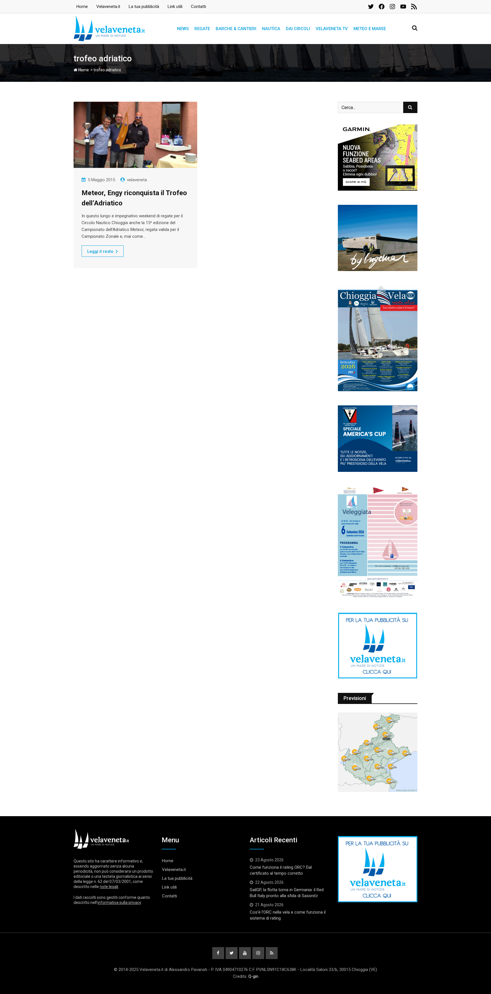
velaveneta (137, 179)
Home (82, 6)
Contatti (198, 6)
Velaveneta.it (108, 6)
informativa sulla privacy (119, 902)
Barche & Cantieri (236, 28)
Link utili (175, 6)
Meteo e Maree (369, 28)
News (183, 28)
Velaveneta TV (332, 28)
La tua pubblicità (144, 6)
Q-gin (253, 976)
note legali (109, 886)
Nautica (271, 28)
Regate (202, 28)
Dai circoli (298, 28)
